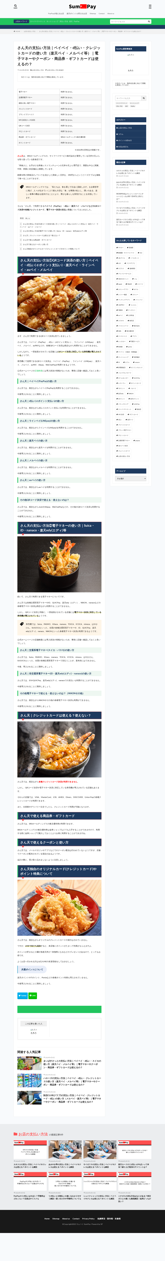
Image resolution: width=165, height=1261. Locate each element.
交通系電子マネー (124, 440)
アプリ (134, 336)
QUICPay (137, 378)
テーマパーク (122, 336)
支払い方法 (64, 21)
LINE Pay (137, 404)
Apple (120, 284)
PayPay (76, 21)
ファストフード (123, 326)
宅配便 (120, 310)
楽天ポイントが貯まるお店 (77, 13)
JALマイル (121, 258)
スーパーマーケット (37, 21)
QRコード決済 (123, 446)
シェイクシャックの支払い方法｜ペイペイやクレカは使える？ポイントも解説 (99, 1197)
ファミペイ (139, 300)
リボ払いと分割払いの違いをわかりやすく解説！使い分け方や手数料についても (65, 1197)
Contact (102, 13)
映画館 (120, 347)
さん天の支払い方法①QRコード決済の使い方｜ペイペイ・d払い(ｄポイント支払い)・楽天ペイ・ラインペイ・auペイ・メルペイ (59, 225)
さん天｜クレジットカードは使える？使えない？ (40, 235)
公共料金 (131, 315)
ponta (130, 347)
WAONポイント (123, 279)
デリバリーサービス (124, 274)
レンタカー (122, 341)
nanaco (137, 362)
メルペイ (133, 388)
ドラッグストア (123, 404)
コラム (120, 134)
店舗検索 (39, 370)
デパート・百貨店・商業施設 (127, 352)
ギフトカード (133, 414)
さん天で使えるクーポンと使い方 (34, 244)
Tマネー (120, 247)
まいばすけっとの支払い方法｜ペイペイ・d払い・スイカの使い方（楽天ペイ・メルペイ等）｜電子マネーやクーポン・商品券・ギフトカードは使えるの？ (72, 1064)
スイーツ (140, 284)
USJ (141, 253)
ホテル (136, 289)
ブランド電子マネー (124, 430)
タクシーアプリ (123, 289)
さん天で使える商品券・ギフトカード (36, 240)
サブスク (121, 268)
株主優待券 (130, 331)
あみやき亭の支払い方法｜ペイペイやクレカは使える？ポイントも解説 (130, 183)
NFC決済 (121, 414)
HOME (18, 31)
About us (110, 13)
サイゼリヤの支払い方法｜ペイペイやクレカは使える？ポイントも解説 (130, 209)
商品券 (129, 284)
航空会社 (137, 326)
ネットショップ (52, 21)
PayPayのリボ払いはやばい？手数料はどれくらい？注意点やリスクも (29, 1197)
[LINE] (32, 995)
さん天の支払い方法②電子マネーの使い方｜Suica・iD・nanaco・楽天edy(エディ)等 (53, 231)
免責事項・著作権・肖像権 (109, 1218)
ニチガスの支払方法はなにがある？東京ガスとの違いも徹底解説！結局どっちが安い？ (134, 1198)
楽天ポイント (134, 399)
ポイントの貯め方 (125, 140)
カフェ (127, 362)
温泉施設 (137, 357)
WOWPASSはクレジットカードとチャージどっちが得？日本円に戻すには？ (129, 196)
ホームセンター (123, 378)
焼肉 (119, 331)
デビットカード (123, 435)
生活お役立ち (123, 147)
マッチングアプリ (124, 300)
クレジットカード (124, 451)
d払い (120, 420)
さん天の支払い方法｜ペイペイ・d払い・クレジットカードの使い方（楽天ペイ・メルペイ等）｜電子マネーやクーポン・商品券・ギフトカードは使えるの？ (90, 31)
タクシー (135, 294)
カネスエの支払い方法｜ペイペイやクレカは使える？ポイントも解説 (130, 172)
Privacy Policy (88, 1218)
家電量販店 (122, 367)
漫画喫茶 (132, 268)
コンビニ (133, 305)
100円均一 (121, 305)
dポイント (121, 399)
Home (47, 1218)
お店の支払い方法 (29, 31)
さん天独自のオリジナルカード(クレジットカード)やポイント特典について (50, 249)
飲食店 (61, 70)
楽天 (71, 21)
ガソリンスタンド (137, 367)
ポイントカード (136, 383)
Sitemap (93, 13)
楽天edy (120, 393)
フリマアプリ (130, 263)
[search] (149, 21)
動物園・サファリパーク (126, 253)
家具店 (131, 321)
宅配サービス (135, 341)
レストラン (122, 383)
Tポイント (121, 388)
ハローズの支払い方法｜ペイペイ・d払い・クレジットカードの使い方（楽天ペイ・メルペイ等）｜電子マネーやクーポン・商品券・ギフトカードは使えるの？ (72, 1081)
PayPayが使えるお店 (56, 13)
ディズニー (131, 310)
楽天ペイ (130, 420)
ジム (135, 279)
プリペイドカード (124, 425)
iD (119, 362)
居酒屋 (131, 247)
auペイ (120, 315)
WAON (131, 393)
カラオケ (121, 321)
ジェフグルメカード (124, 373)
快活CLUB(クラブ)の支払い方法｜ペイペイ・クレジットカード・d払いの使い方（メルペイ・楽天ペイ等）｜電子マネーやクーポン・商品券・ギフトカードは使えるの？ (72, 1098)
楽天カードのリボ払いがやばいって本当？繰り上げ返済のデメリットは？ (130, 220)
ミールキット (134, 258)
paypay (137, 440)
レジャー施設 (122, 294)
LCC (119, 263)
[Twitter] (22, 995)
